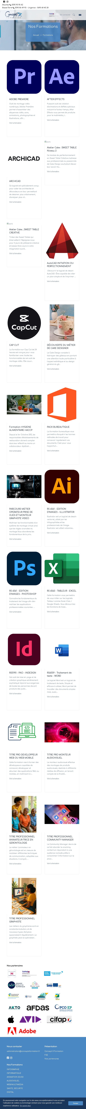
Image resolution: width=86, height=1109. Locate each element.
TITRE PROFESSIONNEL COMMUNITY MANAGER (60, 838)
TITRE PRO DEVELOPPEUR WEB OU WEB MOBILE (23, 756)
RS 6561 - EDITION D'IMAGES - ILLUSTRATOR (60, 510)
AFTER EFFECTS (55, 99)
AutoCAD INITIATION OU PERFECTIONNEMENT (60, 264)
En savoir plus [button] (25, 1106)
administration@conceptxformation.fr (23, 1051)
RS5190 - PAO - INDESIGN (22, 673)
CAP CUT (14, 345)
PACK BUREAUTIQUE (58, 427)
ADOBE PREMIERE (19, 99)
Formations (48, 35)
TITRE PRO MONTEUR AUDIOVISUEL (58, 756)
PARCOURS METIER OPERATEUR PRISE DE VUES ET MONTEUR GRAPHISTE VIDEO (21, 514)
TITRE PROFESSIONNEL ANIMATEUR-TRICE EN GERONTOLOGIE (22, 839)
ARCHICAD (15, 181)
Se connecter (65, 15)
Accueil (36, 35)
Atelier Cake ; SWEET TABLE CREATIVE (24, 231)
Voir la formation (15, 123)
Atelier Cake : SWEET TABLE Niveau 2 (62, 149)
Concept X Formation (54, 1051)
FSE (46, 1055)
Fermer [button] (75, 1103)
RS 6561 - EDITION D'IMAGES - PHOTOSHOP (22, 592)
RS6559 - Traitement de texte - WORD (59, 674)
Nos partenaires (52, 1059)
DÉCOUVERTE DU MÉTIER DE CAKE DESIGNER (61, 346)
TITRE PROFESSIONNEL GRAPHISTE (22, 920)
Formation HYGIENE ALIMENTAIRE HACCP (20, 428)
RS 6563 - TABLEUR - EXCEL (61, 591)
